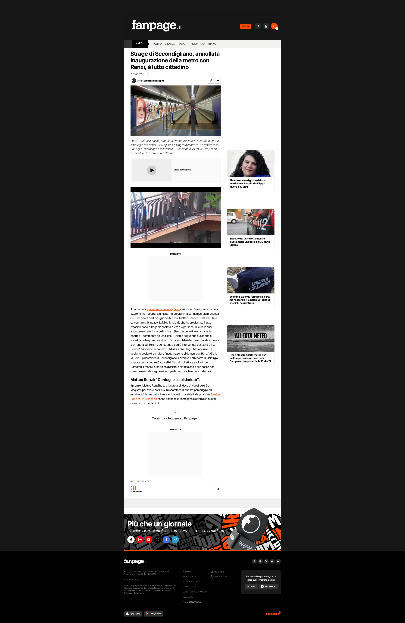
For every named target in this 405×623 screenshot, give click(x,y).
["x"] (157, 539)
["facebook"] (166, 539)
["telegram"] (175, 539)
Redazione (188, 597)
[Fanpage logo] (153, 26)
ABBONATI (245, 26)
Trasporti (182, 44)
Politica (157, 44)
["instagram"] (139, 539)
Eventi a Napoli (208, 44)
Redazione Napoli (155, 80)
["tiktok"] (131, 539)
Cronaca (169, 44)
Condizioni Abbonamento (195, 592)
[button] (218, 81)
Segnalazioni (189, 576)
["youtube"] (148, 539)
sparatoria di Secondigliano (163, 309)
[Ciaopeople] (273, 614)
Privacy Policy (190, 581)
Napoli (133, 481)
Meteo (194, 44)
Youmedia (187, 571)
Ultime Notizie (144, 481)
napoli (140, 43)
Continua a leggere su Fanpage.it (175, 418)
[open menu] (128, 44)
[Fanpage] (135, 561)
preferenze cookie (192, 602)
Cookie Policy (189, 586)
